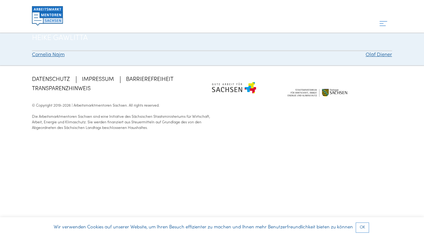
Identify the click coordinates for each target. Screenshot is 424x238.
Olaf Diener (379, 54)
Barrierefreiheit (150, 79)
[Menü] (383, 24)
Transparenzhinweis (61, 88)
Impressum (98, 79)
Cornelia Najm (48, 54)
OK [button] (362, 227)
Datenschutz (51, 79)
